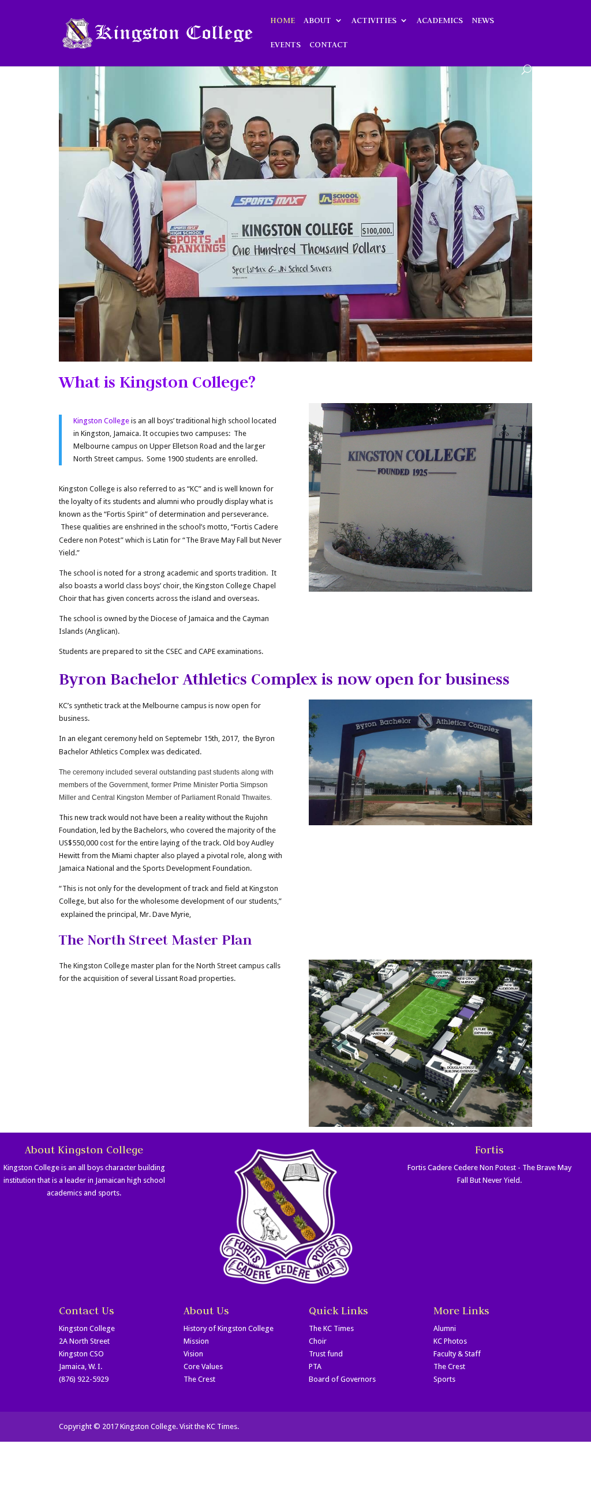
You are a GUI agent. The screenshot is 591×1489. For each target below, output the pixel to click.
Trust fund (326, 1353)
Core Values (203, 1366)
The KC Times (331, 1328)
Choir (318, 1341)
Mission (196, 1341)
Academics (440, 20)
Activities (374, 20)
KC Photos (450, 1341)
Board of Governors (342, 1379)
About (317, 20)
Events (285, 45)
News (483, 20)
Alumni (444, 1328)
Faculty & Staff (457, 1353)
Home (282, 20)
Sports (444, 1379)
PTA (315, 1366)
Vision (193, 1353)
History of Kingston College (229, 1328)
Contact (328, 45)
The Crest (199, 1379)
